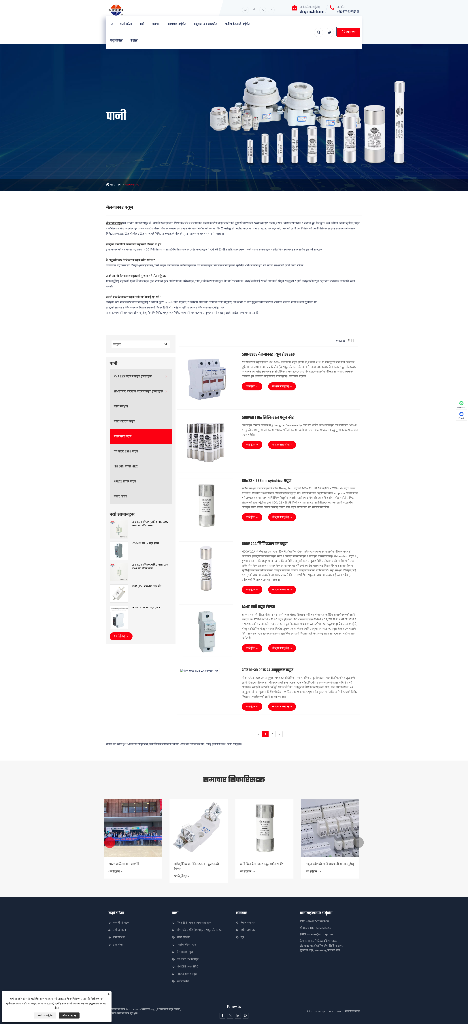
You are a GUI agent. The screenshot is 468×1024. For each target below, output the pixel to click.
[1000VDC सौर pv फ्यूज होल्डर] (119, 550)
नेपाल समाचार (248, 922)
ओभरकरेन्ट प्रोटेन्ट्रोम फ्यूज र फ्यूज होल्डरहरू (138, 391)
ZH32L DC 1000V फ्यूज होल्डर (146, 607)
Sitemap (320, 1011)
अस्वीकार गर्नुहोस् (44, 1015)
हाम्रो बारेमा (126, 24)
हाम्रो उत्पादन (119, 930)
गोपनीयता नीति (352, 1011)
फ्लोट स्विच (120, 496)
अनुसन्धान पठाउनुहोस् (205, 24)
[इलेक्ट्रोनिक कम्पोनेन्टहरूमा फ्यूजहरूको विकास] (135, 828)
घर (111, 24)
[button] (109, 842)
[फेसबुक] (254, 10)
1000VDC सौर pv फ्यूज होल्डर (145, 543)
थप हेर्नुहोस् (120, 636)
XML (339, 1011)
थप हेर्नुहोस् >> (252, 386)
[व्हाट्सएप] (245, 10)
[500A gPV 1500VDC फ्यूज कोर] (119, 593)
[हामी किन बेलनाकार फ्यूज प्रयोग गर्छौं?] (201, 828)
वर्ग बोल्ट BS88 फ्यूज (126, 451)
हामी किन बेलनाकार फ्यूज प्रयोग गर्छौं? (198, 864)
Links (309, 1011)
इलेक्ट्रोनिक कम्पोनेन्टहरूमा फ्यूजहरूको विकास (133, 866)
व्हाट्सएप (350, 32)
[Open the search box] (318, 32)
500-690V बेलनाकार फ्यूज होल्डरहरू (268, 354)
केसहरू (134, 40)
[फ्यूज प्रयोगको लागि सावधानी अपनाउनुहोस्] (267, 828)
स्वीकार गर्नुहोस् (69, 1015)
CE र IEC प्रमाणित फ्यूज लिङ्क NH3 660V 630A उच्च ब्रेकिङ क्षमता (150, 523)
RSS (331, 1011)
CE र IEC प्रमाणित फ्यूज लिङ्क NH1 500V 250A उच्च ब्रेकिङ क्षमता (150, 566)
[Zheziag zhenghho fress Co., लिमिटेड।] (136, 10)
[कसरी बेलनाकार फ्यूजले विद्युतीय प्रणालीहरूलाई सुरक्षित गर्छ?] (333, 828)
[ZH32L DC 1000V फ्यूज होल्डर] (119, 617)
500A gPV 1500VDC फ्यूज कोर (146, 586)
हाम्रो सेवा (118, 944)
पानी (141, 24)
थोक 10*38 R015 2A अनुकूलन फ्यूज (267, 670)
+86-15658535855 (320, 928)
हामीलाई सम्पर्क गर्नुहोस (237, 24)
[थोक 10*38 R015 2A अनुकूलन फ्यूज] (206, 671)
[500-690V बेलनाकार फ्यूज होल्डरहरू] (206, 379)
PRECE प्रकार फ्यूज (125, 481)
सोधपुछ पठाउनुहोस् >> (282, 386)
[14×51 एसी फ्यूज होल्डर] (206, 631)
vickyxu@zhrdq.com (312, 12)
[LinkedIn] (271, 10)
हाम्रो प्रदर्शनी (119, 937)
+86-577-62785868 (348, 12)
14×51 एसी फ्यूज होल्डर (258, 607)
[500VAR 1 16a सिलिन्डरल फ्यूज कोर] (206, 442)
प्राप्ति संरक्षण (121, 406)
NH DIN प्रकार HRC (126, 466)
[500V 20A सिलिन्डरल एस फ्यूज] (206, 568)
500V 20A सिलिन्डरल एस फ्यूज (265, 544)
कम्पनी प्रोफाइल (121, 922)
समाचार (156, 24)
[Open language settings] (329, 32)
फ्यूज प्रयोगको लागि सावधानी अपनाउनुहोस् (267, 864)
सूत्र (242, 937)
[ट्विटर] (262, 10)
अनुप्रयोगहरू (116, 40)
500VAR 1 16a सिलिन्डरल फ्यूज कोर (268, 417)
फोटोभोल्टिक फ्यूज (124, 421)
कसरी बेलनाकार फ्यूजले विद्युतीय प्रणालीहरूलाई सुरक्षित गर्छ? (327, 866)
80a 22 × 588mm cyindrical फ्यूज (266, 481)
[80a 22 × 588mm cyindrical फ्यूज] (206, 505)
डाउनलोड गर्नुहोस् (176, 24)
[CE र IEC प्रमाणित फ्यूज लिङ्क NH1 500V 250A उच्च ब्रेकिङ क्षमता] (119, 572)
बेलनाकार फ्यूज (133, 184)
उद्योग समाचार (248, 930)
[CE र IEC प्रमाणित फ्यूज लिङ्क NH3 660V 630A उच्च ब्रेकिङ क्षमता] (119, 529)
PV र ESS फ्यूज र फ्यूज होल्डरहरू (133, 376)
